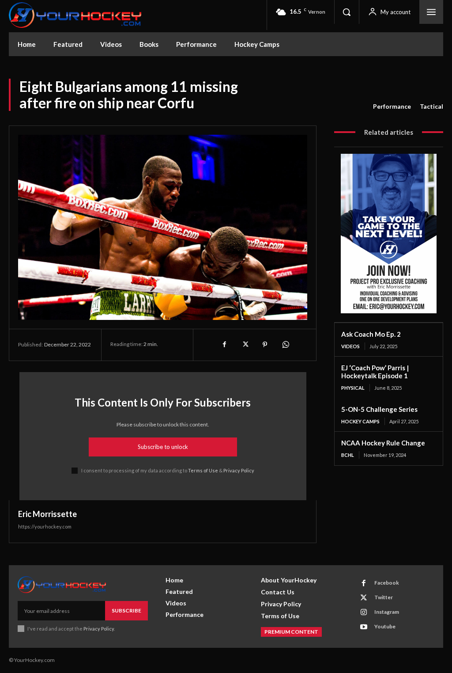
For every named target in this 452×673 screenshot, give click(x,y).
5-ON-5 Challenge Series (379, 409)
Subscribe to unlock (163, 446)
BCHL (347, 455)
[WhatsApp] (285, 345)
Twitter (383, 597)
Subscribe (126, 610)
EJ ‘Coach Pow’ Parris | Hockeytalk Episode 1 (375, 372)
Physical (353, 388)
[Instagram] (364, 612)
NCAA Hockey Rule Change (383, 443)
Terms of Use (203, 470)
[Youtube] (364, 627)
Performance (392, 106)
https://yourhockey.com (45, 526)
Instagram (386, 611)
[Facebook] (224, 345)
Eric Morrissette (47, 514)
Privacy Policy (238, 470)
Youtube (385, 626)
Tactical (431, 106)
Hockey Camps (360, 421)
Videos (350, 346)
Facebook (386, 582)
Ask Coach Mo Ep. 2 (371, 334)
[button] (346, 12)
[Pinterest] (265, 345)
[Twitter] (244, 345)
